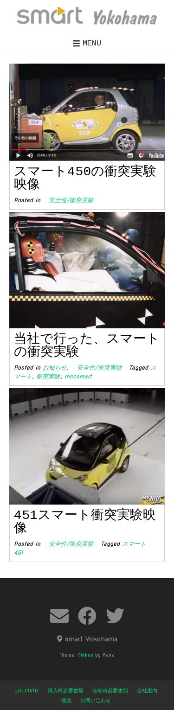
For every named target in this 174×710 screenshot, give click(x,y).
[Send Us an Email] (59, 616)
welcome (26, 690)
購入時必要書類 (66, 690)
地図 (66, 700)
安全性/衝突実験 (68, 200)
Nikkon (85, 655)
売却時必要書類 (110, 690)
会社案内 (147, 690)
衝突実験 (48, 376)
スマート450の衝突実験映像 (85, 178)
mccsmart (78, 376)
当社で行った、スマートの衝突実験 (87, 345)
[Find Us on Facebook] (87, 616)
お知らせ (55, 367)
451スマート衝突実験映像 (85, 522)
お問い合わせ (95, 700)
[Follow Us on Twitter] (115, 616)
